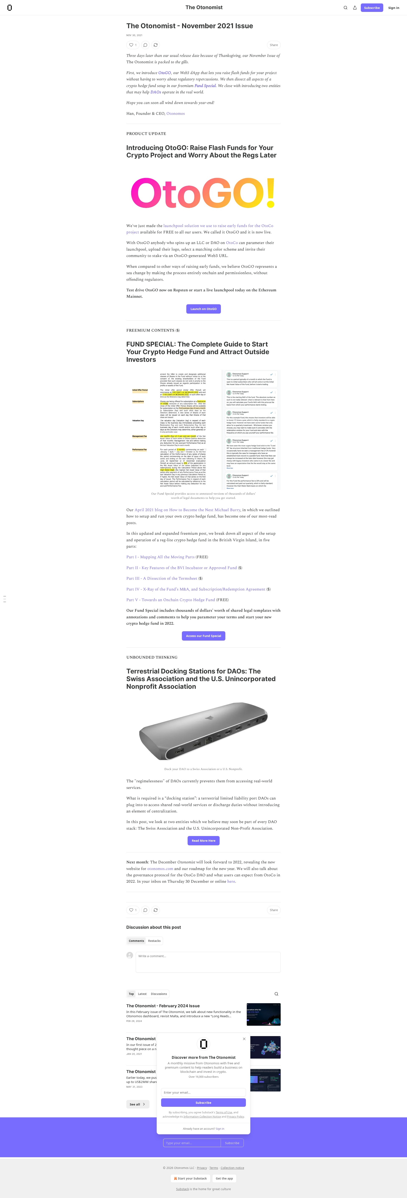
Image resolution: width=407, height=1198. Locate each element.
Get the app (224, 1178)
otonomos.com (160, 869)
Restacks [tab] (154, 941)
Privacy (202, 1168)
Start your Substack (192, 1178)
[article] (203, 1016)
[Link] (120, 151)
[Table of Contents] (5, 599)
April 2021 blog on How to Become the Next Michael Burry (187, 510)
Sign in (393, 8)
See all (135, 1104)
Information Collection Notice (202, 1116)
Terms (213, 1168)
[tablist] (144, 941)
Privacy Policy (235, 1116)
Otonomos (175, 114)
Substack (182, 1189)
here (231, 881)
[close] (244, 1038)
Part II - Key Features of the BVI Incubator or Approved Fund (181, 568)
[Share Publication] (355, 7)
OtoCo (232, 243)
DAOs (156, 92)
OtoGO (164, 73)
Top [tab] (131, 994)
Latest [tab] (142, 994)
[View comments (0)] (145, 45)
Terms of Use (224, 1112)
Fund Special (205, 86)
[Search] (345, 7)
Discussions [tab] (159, 994)
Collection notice (232, 1168)
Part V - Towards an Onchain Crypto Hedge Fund (170, 600)
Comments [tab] (136, 941)
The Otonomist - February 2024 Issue (163, 1005)
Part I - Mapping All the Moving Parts (160, 557)
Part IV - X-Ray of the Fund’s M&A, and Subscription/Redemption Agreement (195, 589)
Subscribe (372, 8)
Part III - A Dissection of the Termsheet (161, 578)
